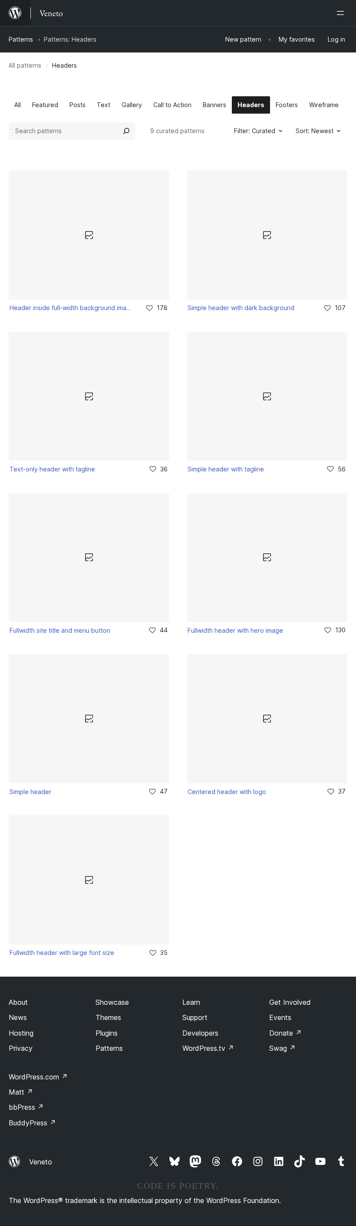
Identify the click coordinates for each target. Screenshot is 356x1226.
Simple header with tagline (226, 469)
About (18, 1002)
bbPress (26, 1107)
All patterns (25, 65)
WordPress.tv (208, 1048)
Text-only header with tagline (52, 469)
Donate (285, 1033)
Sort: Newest (314, 130)
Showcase (112, 1002)
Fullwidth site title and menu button (60, 630)
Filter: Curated (254, 130)
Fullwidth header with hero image (235, 630)
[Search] (126, 131)
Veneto (40, 1161)
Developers (200, 1033)
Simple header (30, 791)
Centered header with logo (227, 791)
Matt (21, 1092)
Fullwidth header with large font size (62, 952)
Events (280, 1017)
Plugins (107, 1033)
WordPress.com (38, 1076)
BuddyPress (32, 1122)
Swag (282, 1048)
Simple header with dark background (241, 307)
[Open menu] (342, 13)
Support (195, 1017)
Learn (191, 1002)
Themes (108, 1017)
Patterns (21, 39)
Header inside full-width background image (71, 307)
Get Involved (290, 1002)
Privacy (21, 1048)
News (18, 1017)
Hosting (21, 1033)
